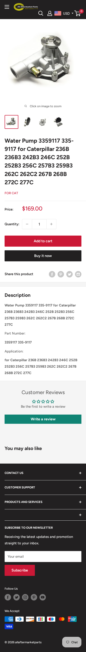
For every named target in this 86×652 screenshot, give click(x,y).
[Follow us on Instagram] (25, 597)
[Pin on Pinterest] (61, 274)
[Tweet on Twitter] (69, 274)
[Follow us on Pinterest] (34, 597)
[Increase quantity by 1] (51, 224)
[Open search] (40, 13)
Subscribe (19, 570)
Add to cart (43, 241)
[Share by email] (78, 274)
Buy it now (43, 256)
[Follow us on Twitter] (16, 597)
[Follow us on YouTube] (42, 597)
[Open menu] (7, 7)
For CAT (11, 193)
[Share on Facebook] (52, 274)
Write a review (43, 419)
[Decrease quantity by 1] (27, 224)
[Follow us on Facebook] (8, 597)
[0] (77, 13)
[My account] (49, 13)
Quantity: (12, 224)
